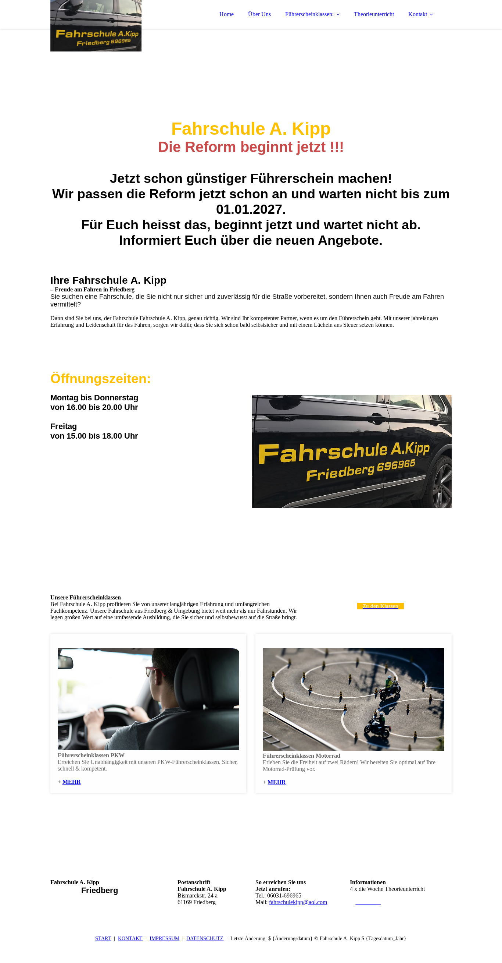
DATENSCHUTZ (204, 938)
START (103, 938)
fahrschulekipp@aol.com (298, 902)
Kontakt (417, 14)
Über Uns (259, 14)
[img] (114, 26)
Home (226, 14)
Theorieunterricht (374, 14)
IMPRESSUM (164, 938)
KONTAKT (130, 938)
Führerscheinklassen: (309, 14)
